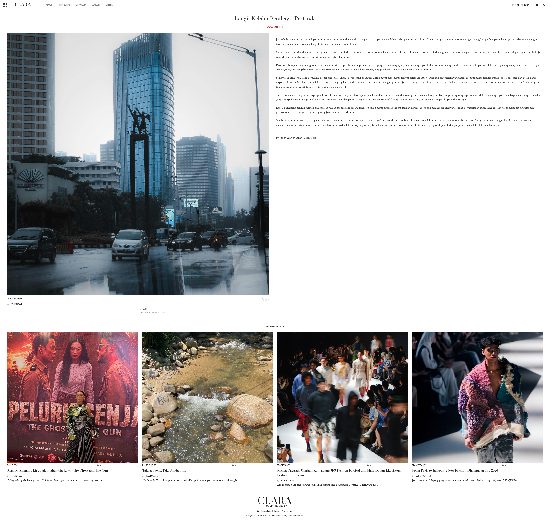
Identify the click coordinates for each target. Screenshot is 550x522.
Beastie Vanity (283, 465)
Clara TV (96, 4)
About (49, 4)
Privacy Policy (288, 511)
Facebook (145, 312)
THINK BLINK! (64, 4)
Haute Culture (149, 465)
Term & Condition (264, 511)
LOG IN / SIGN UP (520, 5)
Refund (277, 511)
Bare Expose (12, 465)
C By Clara (81, 4)
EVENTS (109, 4)
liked (266, 300)
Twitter (155, 312)
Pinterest (165, 312)
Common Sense (14, 298)
